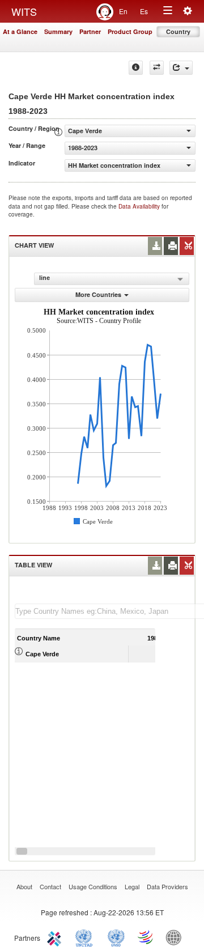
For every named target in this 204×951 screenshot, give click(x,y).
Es (144, 11)
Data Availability (140, 206)
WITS (24, 11)
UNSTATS (116, 936)
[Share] (181, 68)
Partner (90, 31)
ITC (56, 936)
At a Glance (20, 31)
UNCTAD (86, 936)
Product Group (130, 31)
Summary (58, 31)
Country (178, 31)
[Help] (136, 68)
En (123, 11)
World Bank (176, 936)
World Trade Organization (146, 936)
